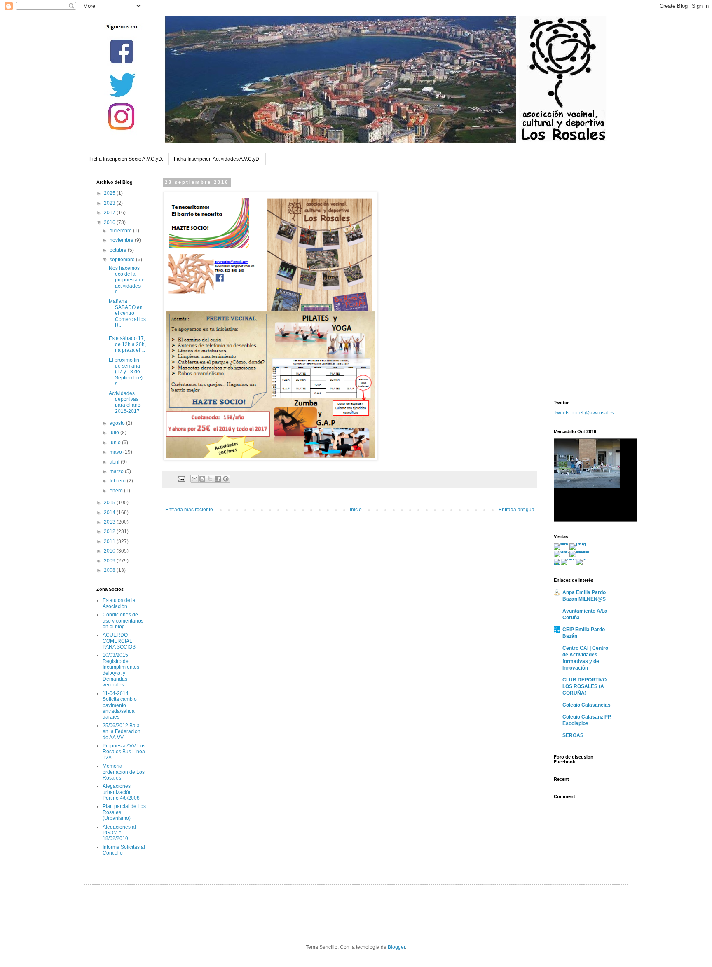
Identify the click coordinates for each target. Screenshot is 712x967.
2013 (110, 522)
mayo (116, 452)
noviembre (122, 240)
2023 (110, 203)
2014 (110, 512)
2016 (110, 222)
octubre (119, 250)
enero (117, 491)
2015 (110, 503)
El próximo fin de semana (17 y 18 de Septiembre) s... (126, 372)
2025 (110, 193)
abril (115, 462)
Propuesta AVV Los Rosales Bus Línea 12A (124, 752)
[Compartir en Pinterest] (226, 479)
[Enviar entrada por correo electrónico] (181, 478)
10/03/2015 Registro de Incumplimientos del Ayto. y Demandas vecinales (121, 670)
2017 (110, 212)
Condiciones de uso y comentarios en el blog (123, 621)
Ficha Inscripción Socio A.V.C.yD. (126, 159)
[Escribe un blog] (202, 479)
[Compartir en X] (210, 479)
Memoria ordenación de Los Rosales (124, 772)
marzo (117, 471)
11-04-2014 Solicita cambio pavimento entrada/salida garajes (120, 705)
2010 (110, 551)
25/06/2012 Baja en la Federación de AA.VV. (122, 731)
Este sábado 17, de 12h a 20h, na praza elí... (127, 344)
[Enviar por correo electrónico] (194, 479)
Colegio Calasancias (586, 705)
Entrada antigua (516, 510)
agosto (118, 423)
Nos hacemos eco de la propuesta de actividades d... (127, 280)
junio (116, 442)
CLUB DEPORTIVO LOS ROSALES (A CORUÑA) (584, 686)
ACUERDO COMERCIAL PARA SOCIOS (119, 641)
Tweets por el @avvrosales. (584, 413)
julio (115, 433)
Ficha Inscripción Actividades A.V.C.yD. (217, 159)
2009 (110, 561)
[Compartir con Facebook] (218, 479)
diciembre (121, 231)
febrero (118, 481)
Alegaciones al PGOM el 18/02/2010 (119, 833)
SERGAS (572, 735)
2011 (110, 541)
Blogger (396, 947)
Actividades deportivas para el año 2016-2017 (125, 402)
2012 (110, 531)
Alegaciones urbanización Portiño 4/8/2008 (121, 792)
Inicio (356, 510)
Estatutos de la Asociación (119, 603)
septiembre (123, 259)
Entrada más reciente (189, 510)
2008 (110, 570)
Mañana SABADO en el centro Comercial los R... (127, 313)
